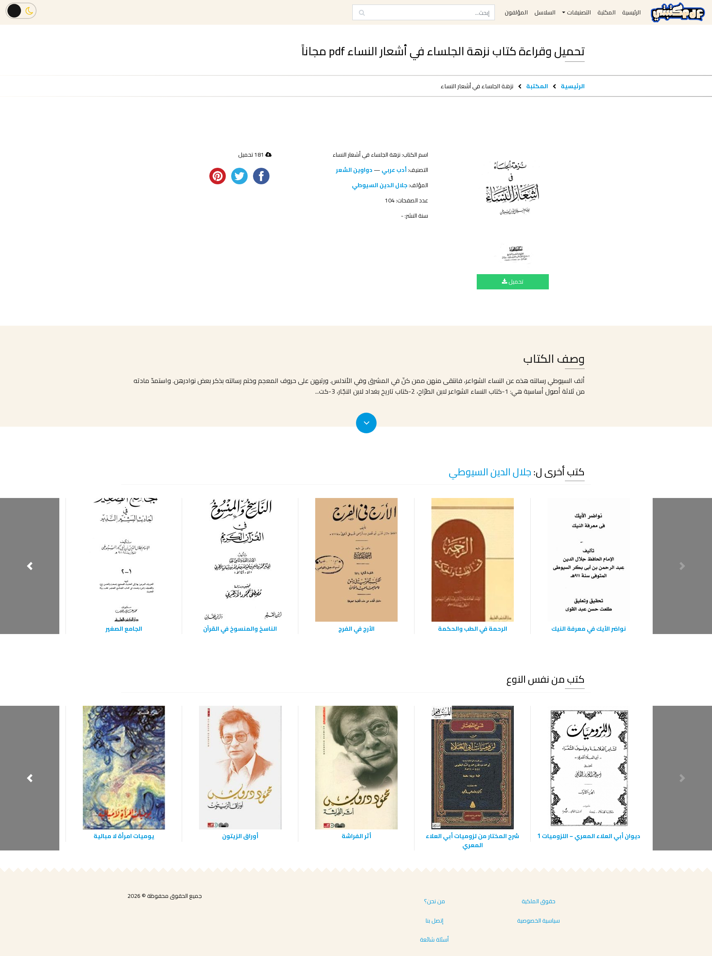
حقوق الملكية (538, 901)
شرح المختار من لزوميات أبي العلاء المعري (472, 840)
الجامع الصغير (123, 628)
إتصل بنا (434, 920)
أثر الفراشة (356, 835)
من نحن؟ (434, 901)
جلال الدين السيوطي (380, 185)
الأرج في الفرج (356, 628)
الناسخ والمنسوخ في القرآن (240, 628)
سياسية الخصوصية (538, 920)
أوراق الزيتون (240, 835)
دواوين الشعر (354, 169)
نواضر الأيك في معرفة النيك (588, 628)
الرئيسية (573, 86)
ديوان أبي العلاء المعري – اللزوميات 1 (588, 835)
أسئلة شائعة (434, 939)
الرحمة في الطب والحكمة (472, 628)
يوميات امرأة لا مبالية (124, 835)
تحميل (515, 281)
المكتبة (537, 86)
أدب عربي (394, 169)
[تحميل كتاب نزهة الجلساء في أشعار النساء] (513, 209)
